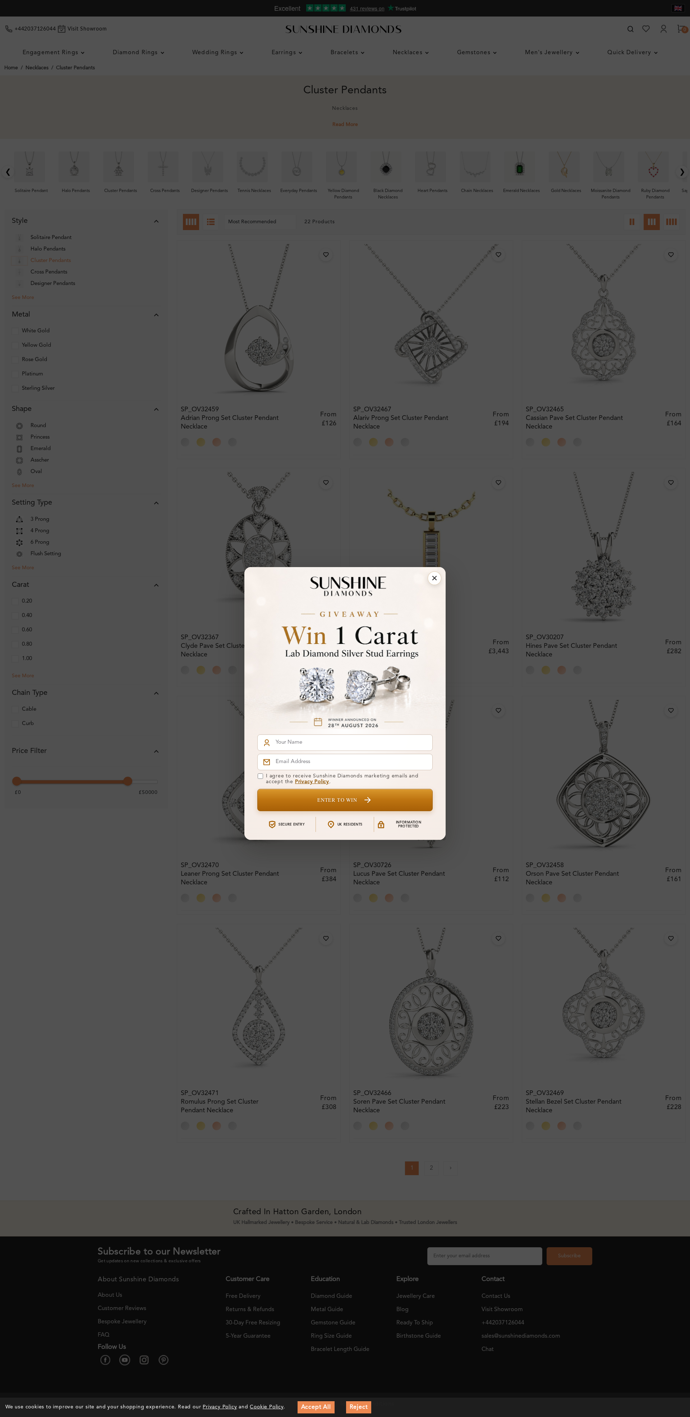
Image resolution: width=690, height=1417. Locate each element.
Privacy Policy (312, 781)
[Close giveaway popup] (434, 578)
